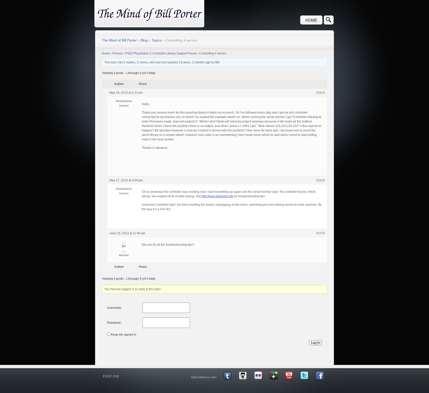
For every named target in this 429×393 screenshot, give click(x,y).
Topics (157, 40)
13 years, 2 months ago (195, 62)
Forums (117, 53)
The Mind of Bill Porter (119, 40)
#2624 (320, 92)
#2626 (320, 180)
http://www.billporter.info (217, 196)
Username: (114, 308)
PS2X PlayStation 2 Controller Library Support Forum (161, 53)
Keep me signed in (123, 334)
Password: (114, 322)
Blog (144, 40)
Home (311, 20)
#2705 (320, 233)
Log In (315, 343)
